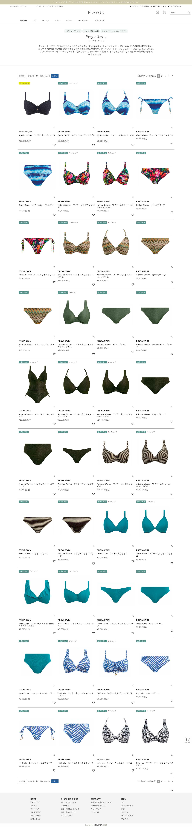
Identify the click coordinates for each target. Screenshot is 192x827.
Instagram (95, 812)
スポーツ (69, 20)
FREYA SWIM (64, 132)
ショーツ (45, 20)
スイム (57, 20)
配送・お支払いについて (70, 809)
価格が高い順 (45, 76)
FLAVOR (98, 825)
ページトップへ (172, 790)
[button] (172, 76)
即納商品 (23, 20)
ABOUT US (34, 802)
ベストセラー (83, 20)
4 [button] (169, 76)
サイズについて (67, 816)
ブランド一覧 (100, 20)
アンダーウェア (127, 806)
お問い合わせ (35, 819)
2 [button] (161, 76)
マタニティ (125, 819)
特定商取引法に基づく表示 (101, 802)
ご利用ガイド (66, 806)
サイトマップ (96, 809)
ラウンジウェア (127, 816)
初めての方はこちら (68, 802)
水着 (123, 809)
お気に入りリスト (159, 6)
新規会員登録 (35, 812)
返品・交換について (68, 812)
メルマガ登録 (35, 816)
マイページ (34, 809)
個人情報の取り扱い (98, 806)
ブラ (34, 20)
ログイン (135, 6)
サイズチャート (176, 6)
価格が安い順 (33, 76)
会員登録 (145, 6)
